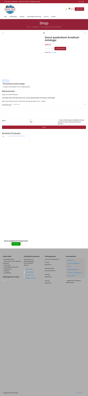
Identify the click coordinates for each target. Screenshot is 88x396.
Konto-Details (71, 275)
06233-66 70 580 (23, 1)
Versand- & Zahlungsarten (75, 272)
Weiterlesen (16, 244)
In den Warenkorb (60, 48)
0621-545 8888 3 (29, 272)
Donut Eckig (35, 27)
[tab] (44, 80)
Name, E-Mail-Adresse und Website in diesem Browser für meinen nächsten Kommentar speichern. (71, 122)
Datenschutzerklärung (73, 263)
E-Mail (31, 121)
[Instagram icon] (82, 1)
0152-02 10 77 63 (29, 275)
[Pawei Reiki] (10, 9)
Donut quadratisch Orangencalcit (16, 241)
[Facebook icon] (81, 1)
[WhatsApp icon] (79, 1)
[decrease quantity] (46, 48)
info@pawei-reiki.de (35, 1)
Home (28, 27)
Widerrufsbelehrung (73, 269)
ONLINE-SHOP (79, 9)
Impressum (71, 260)
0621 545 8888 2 (29, 269)
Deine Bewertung (7, 105)
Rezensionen (5, 82)
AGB (69, 266)
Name (4, 120)
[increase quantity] (52, 48)
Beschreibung (5, 80)
